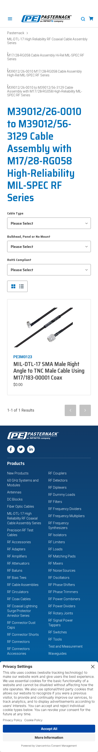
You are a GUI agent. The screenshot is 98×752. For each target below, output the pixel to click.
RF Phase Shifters (61, 585)
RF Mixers (55, 563)
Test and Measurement (65, 646)
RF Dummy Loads (61, 495)
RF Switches (57, 632)
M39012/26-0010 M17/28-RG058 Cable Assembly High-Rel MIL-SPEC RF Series (44, 73)
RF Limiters (56, 542)
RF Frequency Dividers (64, 509)
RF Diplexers (57, 487)
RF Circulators (18, 592)
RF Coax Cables (19, 599)
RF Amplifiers (17, 556)
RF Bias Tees (16, 578)
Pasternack (15, 33)
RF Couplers (57, 473)
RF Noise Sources (61, 570)
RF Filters (55, 502)
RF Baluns (14, 570)
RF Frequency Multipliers (66, 516)
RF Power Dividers (61, 606)
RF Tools (55, 639)
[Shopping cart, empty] (91, 18)
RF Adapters (16, 549)
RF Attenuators (18, 563)
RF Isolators (57, 535)
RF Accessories (19, 542)
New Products (18, 473)
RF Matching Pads (62, 556)
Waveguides (57, 653)
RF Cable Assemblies (23, 585)
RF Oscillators (58, 578)
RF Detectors (58, 480)
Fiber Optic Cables (20, 506)
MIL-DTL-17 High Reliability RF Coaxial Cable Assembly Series (47, 41)
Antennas (14, 492)
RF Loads (55, 549)
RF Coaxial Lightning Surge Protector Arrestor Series (22, 610)
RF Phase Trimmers (63, 592)
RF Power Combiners (64, 599)
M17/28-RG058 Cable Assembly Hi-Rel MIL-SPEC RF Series (45, 57)
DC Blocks (15, 499)
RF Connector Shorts (23, 634)
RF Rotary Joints (60, 613)
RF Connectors (18, 642)
